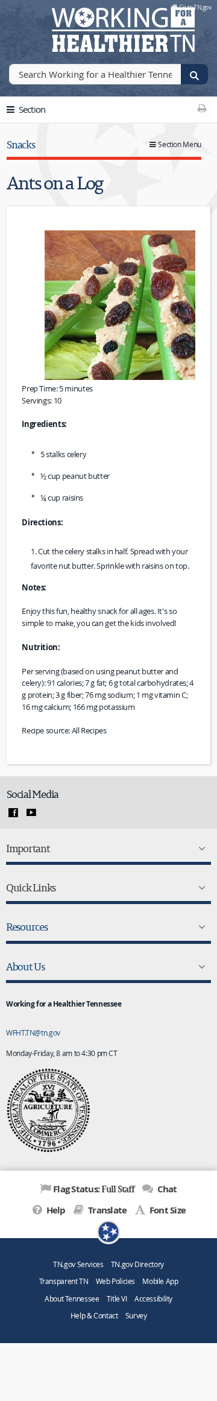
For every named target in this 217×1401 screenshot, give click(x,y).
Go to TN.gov (195, 7)
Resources (27, 926)
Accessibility (153, 1299)
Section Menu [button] (179, 144)
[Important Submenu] (199, 848)
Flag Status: (93, 1188)
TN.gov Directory (137, 1264)
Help (54, 1210)
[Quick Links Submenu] (199, 888)
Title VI (117, 1299)
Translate (106, 1210)
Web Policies (116, 1281)
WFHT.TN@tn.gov (33, 1032)
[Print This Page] (201, 108)
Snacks (20, 144)
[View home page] (27, 27)
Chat (166, 1189)
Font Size (167, 1210)
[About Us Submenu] (199, 967)
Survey (136, 1316)
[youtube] (31, 813)
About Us (25, 966)
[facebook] (13, 813)
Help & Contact (94, 1316)
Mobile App (160, 1281)
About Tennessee (72, 1299)
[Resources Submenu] (199, 927)
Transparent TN (64, 1281)
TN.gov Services (78, 1264)
